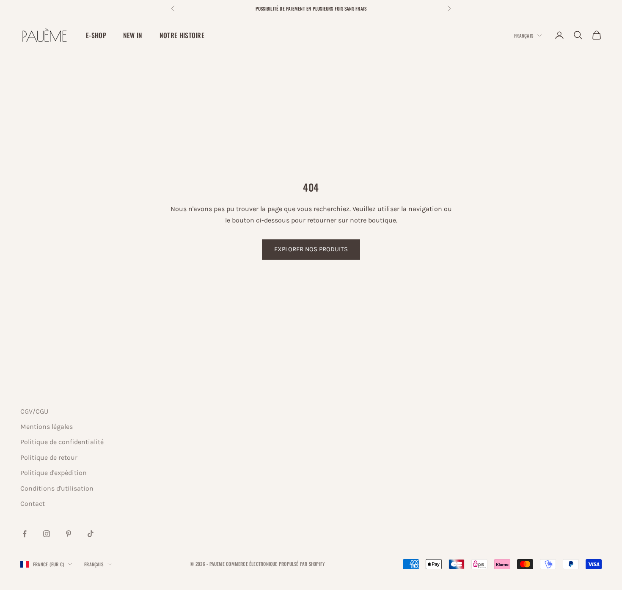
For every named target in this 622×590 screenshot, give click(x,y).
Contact (32, 503)
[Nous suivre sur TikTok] (90, 534)
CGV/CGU (34, 411)
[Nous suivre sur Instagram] (46, 534)
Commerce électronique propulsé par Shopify (275, 563)
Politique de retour (48, 457)
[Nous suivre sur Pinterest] (68, 534)
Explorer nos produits (311, 249)
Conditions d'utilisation (57, 488)
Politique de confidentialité (62, 442)
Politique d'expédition (53, 473)
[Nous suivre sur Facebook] (24, 534)
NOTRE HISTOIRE (182, 35)
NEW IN (133, 35)
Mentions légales (46, 427)
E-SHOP (96, 35)
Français (523, 35)
